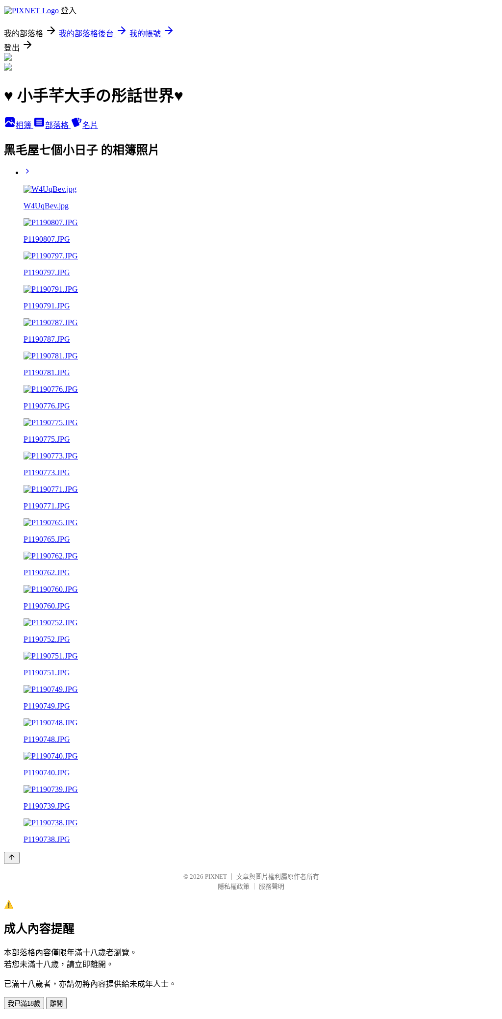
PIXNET (216, 876)
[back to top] (12, 858)
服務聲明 (271, 886)
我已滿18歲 (24, 1003)
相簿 (24, 125)
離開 (56, 1003)
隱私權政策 (234, 886)
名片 (90, 125)
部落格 (58, 125)
